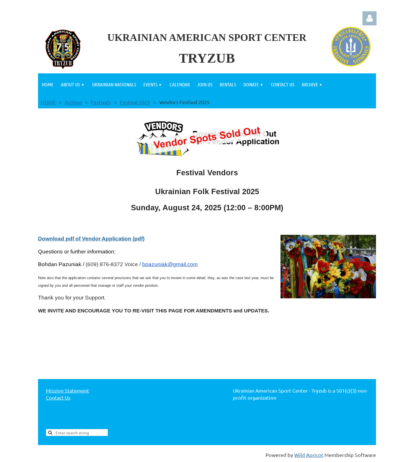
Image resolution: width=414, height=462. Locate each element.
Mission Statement (67, 390)
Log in (369, 18)
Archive (73, 102)
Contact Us (58, 397)
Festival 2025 (135, 102)
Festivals (101, 102)
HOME (48, 102)
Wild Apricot (308, 455)
